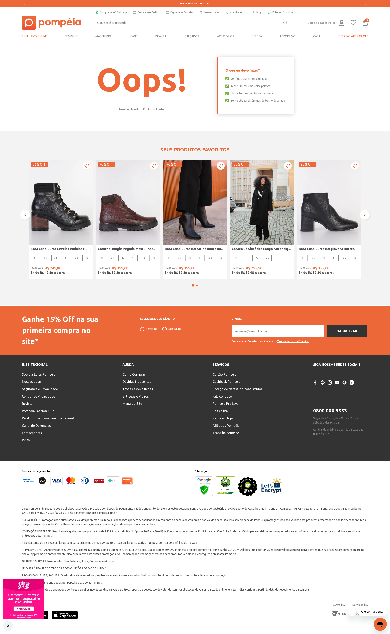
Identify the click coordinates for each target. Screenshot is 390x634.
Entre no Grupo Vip (283, 12)
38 (76, 257)
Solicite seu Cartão (148, 12)
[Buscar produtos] (285, 22)
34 (35, 257)
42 (143, 257)
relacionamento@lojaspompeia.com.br (92, 512)
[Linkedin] (352, 382)
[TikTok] (344, 382)
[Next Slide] (365, 3)
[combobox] (192, 23)
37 (66, 257)
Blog (259, 12)
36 (55, 257)
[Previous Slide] (24, 3)
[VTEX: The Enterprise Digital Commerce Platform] (339, 614)
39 (87, 257)
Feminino (151, 328)
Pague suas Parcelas (181, 12)
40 (122, 257)
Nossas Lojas (211, 12)
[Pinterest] (323, 382)
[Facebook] (315, 382)
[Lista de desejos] (353, 23)
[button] (193, 285)
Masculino (174, 328)
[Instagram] (330, 382)
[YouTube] (337, 382)
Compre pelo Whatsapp (113, 12)
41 (133, 257)
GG (267, 257)
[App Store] (65, 615)
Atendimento (237, 12)
